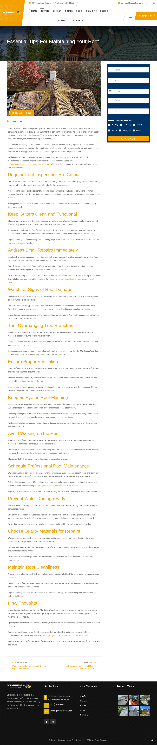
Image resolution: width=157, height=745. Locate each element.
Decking (104, 11)
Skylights (91, 11)
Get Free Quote (128, 139)
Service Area (76, 21)
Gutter (69, 11)
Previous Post (21, 662)
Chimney (57, 11)
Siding (79, 11)
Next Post (88, 662)
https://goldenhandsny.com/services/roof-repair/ (29, 164)
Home (34, 11)
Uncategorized (16, 121)
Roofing (45, 11)
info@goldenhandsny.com (61, 711)
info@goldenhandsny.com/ (132, 3)
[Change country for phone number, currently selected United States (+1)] (111, 91)
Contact (61, 21)
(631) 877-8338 (57, 704)
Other (138, 130)
